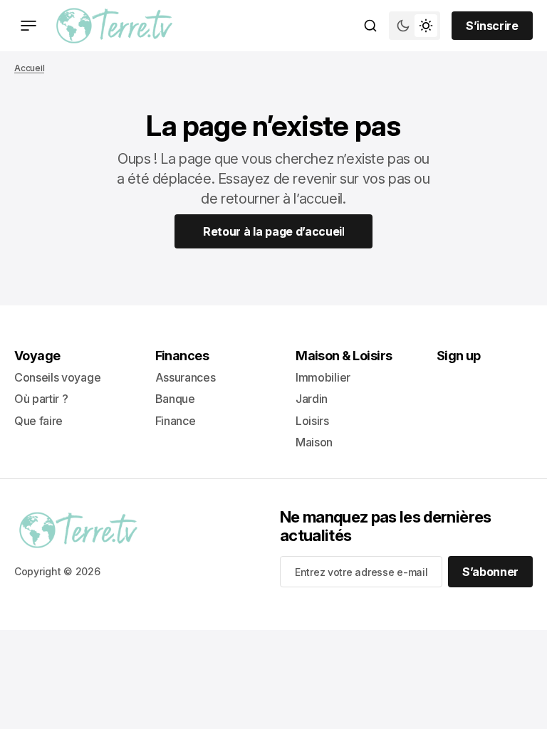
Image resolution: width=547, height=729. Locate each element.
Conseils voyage (57, 377)
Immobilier (323, 377)
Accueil (29, 68)
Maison (314, 442)
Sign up (459, 355)
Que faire (38, 421)
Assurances (185, 377)
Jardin (312, 399)
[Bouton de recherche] (370, 26)
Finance (175, 421)
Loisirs (312, 421)
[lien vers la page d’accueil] (114, 25)
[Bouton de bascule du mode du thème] (414, 25)
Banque (175, 399)
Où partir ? (41, 399)
